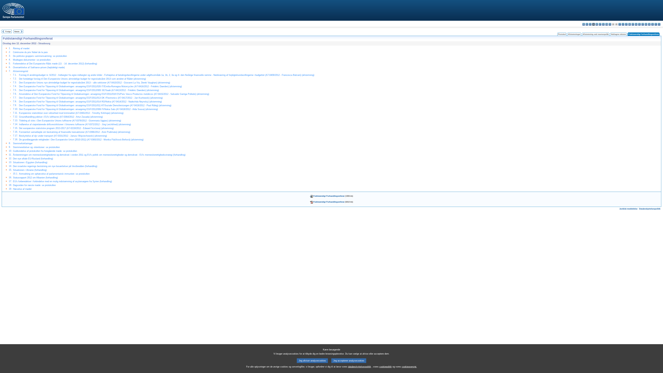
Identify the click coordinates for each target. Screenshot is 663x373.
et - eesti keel (600, 24)
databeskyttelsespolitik (359, 366)
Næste (17, 31)
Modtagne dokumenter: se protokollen (32, 60)
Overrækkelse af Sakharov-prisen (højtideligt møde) (39, 67)
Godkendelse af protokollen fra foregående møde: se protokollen (45, 151)
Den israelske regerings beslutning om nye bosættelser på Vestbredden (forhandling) (55, 166)
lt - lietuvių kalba (626, 24)
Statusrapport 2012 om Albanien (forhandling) (35, 177)
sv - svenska (659, 24)
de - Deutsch (596, 24)
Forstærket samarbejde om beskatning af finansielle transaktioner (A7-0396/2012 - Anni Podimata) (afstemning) (74, 132)
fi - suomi (656, 24)
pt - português (642, 24)
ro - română (646, 24)
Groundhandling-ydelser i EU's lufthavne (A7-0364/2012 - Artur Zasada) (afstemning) (61, 117)
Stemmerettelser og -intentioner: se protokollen (36, 147)
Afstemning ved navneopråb (596, 34)
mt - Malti (633, 24)
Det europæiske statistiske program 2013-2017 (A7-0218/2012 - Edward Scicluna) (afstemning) (66, 128)
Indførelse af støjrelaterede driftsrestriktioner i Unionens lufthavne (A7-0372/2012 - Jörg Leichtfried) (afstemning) (75, 124)
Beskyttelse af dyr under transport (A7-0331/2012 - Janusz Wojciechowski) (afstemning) (63, 136)
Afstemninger (574, 34)
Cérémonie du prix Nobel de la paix (30, 52)
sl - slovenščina (652, 24)
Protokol (562, 34)
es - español (587, 24)
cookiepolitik (385, 366)
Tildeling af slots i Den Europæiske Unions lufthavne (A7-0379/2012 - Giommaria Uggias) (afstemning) (70, 120)
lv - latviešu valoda (623, 24)
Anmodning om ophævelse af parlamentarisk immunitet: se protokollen (54, 174)
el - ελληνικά (603, 24)
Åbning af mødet (21, 48)
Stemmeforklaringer (22, 143)
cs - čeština (590, 24)
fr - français (610, 24)
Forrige (8, 31)
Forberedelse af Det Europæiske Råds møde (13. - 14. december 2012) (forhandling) (55, 63)
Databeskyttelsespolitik (649, 209)
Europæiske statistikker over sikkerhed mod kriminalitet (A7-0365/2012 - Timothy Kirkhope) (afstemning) (71, 113)
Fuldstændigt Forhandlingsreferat (328, 196)
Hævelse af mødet (22, 189)
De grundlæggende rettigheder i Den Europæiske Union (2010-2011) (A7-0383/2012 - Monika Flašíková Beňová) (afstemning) (81, 139)
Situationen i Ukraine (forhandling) (30, 170)
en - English (606, 24)
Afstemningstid (20, 71)
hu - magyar (629, 24)
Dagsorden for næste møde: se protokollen (34, 185)
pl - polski (639, 24)
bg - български (583, 24)
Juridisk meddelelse (628, 209)
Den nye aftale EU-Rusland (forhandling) (33, 158)
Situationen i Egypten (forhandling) (30, 162)
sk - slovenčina (649, 24)
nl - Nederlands (636, 24)
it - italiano (619, 24)
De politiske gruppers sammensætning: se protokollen (40, 56)
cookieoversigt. (409, 366)
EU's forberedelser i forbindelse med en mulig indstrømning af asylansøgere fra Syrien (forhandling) (62, 181)
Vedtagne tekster (618, 34)
